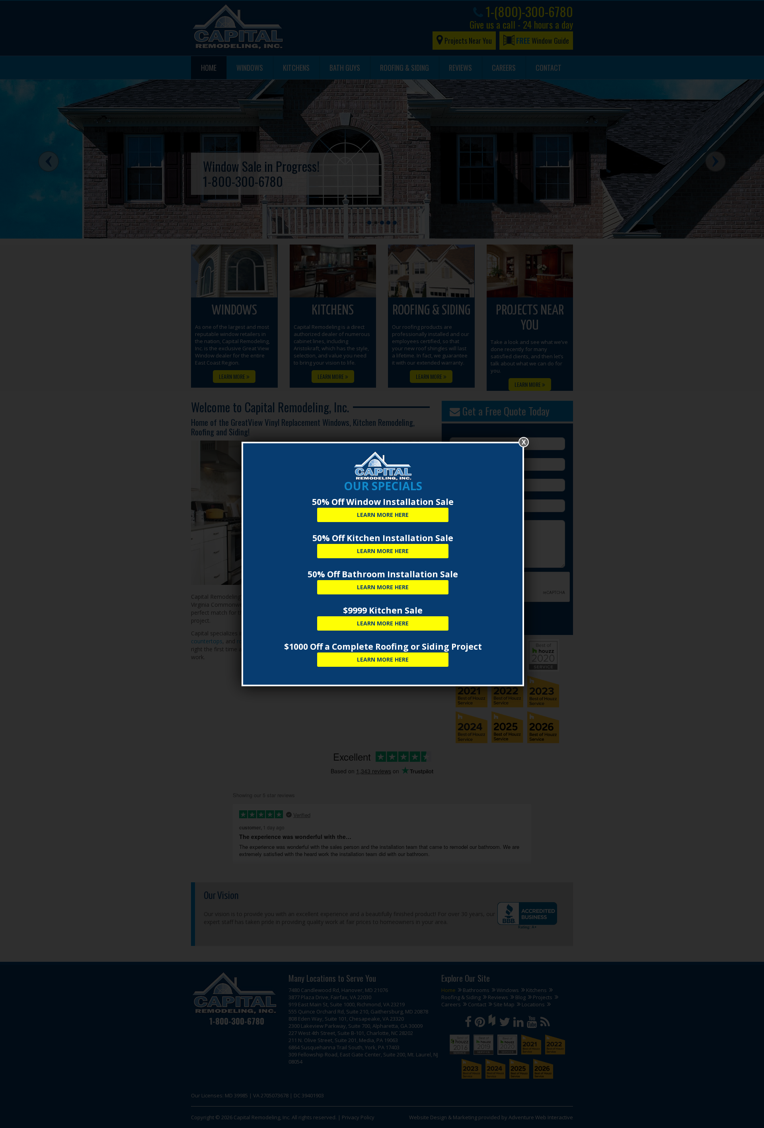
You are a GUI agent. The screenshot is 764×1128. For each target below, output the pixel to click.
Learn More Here (383, 514)
